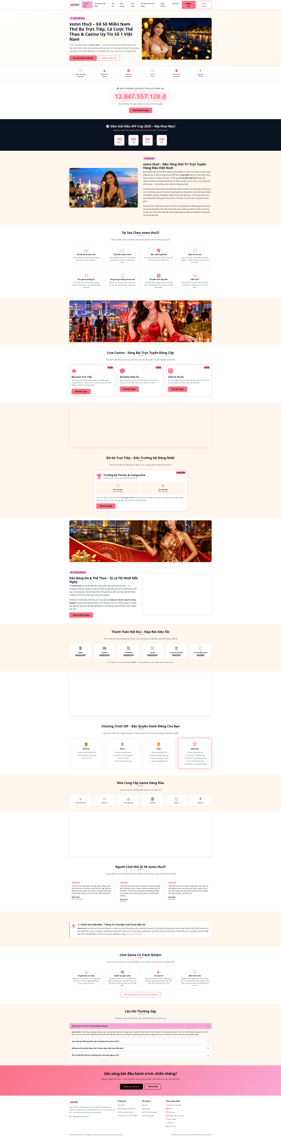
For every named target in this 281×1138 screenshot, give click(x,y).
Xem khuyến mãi (109, 58)
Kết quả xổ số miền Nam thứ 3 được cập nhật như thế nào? (98, 1048)
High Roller (163, 4)
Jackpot (175, 3)
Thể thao (133, 4)
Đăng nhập (204, 4)
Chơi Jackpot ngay (141, 110)
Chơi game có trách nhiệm (127, 1116)
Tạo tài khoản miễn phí (83, 58)
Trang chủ (85, 4)
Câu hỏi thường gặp (149, 1112)
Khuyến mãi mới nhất (147, 4)
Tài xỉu (113, 4)
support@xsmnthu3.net (80, 1117)
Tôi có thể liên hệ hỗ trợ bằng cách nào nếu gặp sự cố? (95, 1055)
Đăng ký (188, 4)
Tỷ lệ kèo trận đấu (100, 4)
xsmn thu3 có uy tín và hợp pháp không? (90, 1026)
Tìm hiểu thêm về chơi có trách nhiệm (140, 994)
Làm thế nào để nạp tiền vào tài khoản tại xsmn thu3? (95, 1041)
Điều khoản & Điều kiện (126, 1109)
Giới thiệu (121, 1105)
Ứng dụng (122, 4)
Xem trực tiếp (106, 506)
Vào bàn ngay (81, 391)
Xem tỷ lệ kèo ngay (81, 615)
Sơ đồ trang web (148, 1116)
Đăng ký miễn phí (131, 1086)
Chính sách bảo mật (133, 934)
